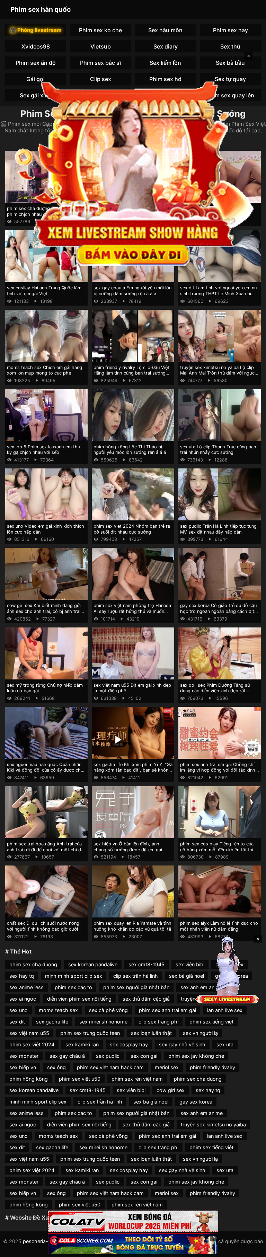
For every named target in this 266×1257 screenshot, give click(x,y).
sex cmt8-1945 (146, 964)
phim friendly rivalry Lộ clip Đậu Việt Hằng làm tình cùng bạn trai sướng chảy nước (131, 373)
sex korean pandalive (92, 964)
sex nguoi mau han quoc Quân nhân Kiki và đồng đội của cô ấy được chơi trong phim (46, 770)
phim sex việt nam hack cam (110, 1067)
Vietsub (100, 46)
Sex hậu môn (165, 30)
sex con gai (144, 1056)
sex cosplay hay (129, 1044)
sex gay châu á (67, 1056)
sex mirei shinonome (103, 1022)
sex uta (224, 1044)
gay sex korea (195, 1102)
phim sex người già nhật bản (136, 987)
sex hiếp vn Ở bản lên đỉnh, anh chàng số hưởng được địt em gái (128, 846)
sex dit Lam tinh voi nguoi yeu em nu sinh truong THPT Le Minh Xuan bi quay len (218, 293)
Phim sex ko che (100, 30)
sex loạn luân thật (151, 1033)
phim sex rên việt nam (137, 1079)
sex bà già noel (186, 976)
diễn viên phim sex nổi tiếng (79, 999)
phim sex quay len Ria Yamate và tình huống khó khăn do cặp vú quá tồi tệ (132, 926)
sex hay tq (21, 976)
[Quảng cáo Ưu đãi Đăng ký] (133, 1243)
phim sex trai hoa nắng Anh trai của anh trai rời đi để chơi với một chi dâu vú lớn (46, 849)
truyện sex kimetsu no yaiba (213, 1124)
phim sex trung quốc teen (90, 1033)
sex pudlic (107, 1056)
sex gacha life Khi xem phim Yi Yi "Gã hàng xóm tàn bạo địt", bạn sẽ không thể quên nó (133, 770)
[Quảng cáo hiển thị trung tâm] (132, 171)
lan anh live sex (224, 1010)
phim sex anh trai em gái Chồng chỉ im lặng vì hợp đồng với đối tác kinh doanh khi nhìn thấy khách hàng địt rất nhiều (217, 773)
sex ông (56, 1067)
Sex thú (230, 46)
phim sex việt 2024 (31, 1044)
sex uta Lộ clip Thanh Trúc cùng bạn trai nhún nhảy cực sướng (218, 449)
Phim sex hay (230, 30)
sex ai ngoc (22, 999)
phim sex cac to (73, 987)
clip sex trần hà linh (135, 976)
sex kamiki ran (82, 1044)
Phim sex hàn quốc (40, 9)
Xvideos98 (35, 46)
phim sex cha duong (33, 964)
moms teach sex (58, 1010)
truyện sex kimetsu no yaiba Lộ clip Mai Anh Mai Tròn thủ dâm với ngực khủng (217, 373)
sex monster (23, 1056)
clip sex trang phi (158, 1022)
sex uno (18, 1010)
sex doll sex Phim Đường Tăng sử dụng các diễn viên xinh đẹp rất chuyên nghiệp (215, 691)
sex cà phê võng (108, 1010)
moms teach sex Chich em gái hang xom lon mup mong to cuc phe (44, 370)
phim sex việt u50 (79, 1079)
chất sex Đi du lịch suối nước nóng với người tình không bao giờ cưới (43, 926)
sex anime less (26, 987)
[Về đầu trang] (250, 1248)
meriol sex (167, 1067)
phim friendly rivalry (212, 1067)
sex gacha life (52, 1022)
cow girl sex (171, 1090)
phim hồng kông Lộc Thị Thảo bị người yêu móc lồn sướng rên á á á (130, 449)
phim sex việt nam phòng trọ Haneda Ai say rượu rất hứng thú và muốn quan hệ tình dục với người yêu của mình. (132, 614)
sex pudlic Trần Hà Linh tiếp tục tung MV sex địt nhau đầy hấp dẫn (218, 529)
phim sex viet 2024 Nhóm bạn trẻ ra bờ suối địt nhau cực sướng (132, 529)
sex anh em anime (201, 1113)
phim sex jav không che (196, 1056)
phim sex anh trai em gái (167, 1010)
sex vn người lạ (200, 1033)
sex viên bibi (190, 964)
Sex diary (165, 46)
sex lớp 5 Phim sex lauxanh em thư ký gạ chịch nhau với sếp (43, 449)
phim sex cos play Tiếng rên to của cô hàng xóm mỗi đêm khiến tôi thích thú (219, 849)
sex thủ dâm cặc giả (146, 999)
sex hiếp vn (22, 1067)
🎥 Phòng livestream (36, 30)
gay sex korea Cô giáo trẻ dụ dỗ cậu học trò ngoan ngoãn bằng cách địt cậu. (218, 611)
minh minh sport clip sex (73, 976)
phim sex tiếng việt (211, 1022)
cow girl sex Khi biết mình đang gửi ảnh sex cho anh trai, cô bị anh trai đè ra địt (44, 611)
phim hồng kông (28, 1079)
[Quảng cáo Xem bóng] (133, 1221)
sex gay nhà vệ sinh (182, 1044)
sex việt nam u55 (29, 1033)
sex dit (17, 1022)
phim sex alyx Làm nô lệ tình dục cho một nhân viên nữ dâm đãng (219, 926)
